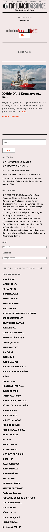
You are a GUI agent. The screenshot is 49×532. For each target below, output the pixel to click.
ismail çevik (25, 215)
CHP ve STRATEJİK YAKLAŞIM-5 (17, 162)
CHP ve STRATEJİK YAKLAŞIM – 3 (17, 170)
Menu (23, 35)
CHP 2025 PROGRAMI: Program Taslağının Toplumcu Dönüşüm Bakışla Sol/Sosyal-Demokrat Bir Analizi (21, 198)
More (24, 111)
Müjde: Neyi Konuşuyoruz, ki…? (21, 95)
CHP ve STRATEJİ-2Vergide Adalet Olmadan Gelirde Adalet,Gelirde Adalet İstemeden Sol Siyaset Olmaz (22, 181)
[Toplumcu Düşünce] (25, 6)
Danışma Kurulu (25, 17)
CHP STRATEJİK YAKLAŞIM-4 (15, 166)
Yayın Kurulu (24, 20)
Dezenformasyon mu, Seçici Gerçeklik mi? (21, 174)
